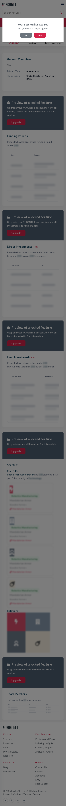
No (26, 35)
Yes (40, 35)
